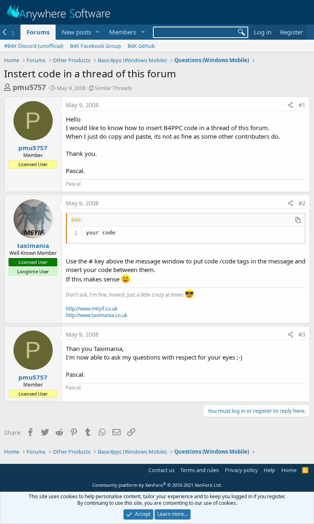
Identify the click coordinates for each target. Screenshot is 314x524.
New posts (76, 32)
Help (269, 470)
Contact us (161, 470)
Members (122, 32)
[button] (97, 32)
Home (288, 470)
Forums (38, 32)
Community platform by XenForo (157, 485)
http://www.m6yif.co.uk (91, 308)
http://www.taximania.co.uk (96, 315)
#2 (301, 203)
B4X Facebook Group (95, 45)
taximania (33, 245)
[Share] (290, 105)
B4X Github (141, 45)
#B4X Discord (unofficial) (33, 45)
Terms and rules (199, 470)
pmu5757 (29, 87)
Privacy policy (241, 470)
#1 (301, 105)
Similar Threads (113, 88)
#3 (301, 334)
